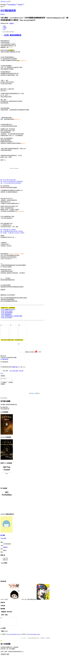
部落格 (5, 27)
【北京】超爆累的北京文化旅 (8, 309)
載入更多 (3, 375)
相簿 (4, 26)
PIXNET (24, 638)
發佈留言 (3, 384)
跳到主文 (3, 14)
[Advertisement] (35, 390)
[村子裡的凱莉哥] (5, 338)
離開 (8, 654)
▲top (2, 373)
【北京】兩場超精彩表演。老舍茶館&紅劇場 (11, 316)
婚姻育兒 (12, 23)
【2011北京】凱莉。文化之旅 (16, 370)
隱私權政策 (42, 638)
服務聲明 (48, 638)
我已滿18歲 (3, 654)
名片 (4, 29)
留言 (17, 367)
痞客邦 (13, 367)
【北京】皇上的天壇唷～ (7, 317)
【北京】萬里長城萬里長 (12, 35)
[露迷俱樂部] (13, 338)
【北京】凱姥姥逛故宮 (6, 314)
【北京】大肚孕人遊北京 (7, 311)
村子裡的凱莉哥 (8, 10)
